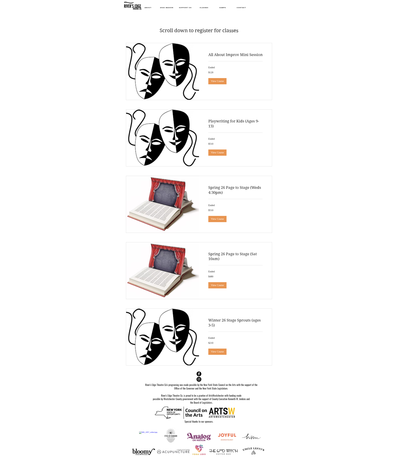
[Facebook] (199, 373)
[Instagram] (199, 379)
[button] (217, 81)
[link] (235, 54)
